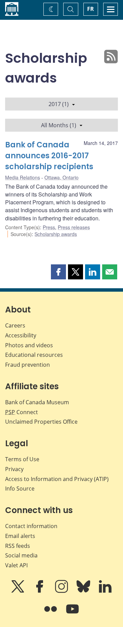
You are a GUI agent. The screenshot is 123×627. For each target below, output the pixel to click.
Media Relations (22, 177)
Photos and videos (29, 345)
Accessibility (20, 335)
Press (49, 227)
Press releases (74, 227)
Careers (15, 325)
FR (90, 9)
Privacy (14, 469)
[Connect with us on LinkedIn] (105, 591)
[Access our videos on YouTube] (72, 613)
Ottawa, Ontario (61, 177)
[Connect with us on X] (18, 591)
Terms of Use (22, 459)
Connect (21, 412)
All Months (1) (58, 125)
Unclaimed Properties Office (41, 421)
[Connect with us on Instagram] (62, 591)
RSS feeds (17, 546)
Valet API (16, 565)
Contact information (31, 526)
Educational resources (34, 355)
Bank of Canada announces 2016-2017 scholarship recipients (49, 156)
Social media (21, 555)
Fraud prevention (27, 364)
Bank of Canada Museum (37, 402)
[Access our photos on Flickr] (51, 613)
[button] (58, 271)
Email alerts (20, 536)
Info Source (20, 488)
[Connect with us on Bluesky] (84, 591)
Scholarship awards (56, 234)
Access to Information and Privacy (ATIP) (57, 479)
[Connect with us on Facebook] (40, 591)
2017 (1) (59, 104)
